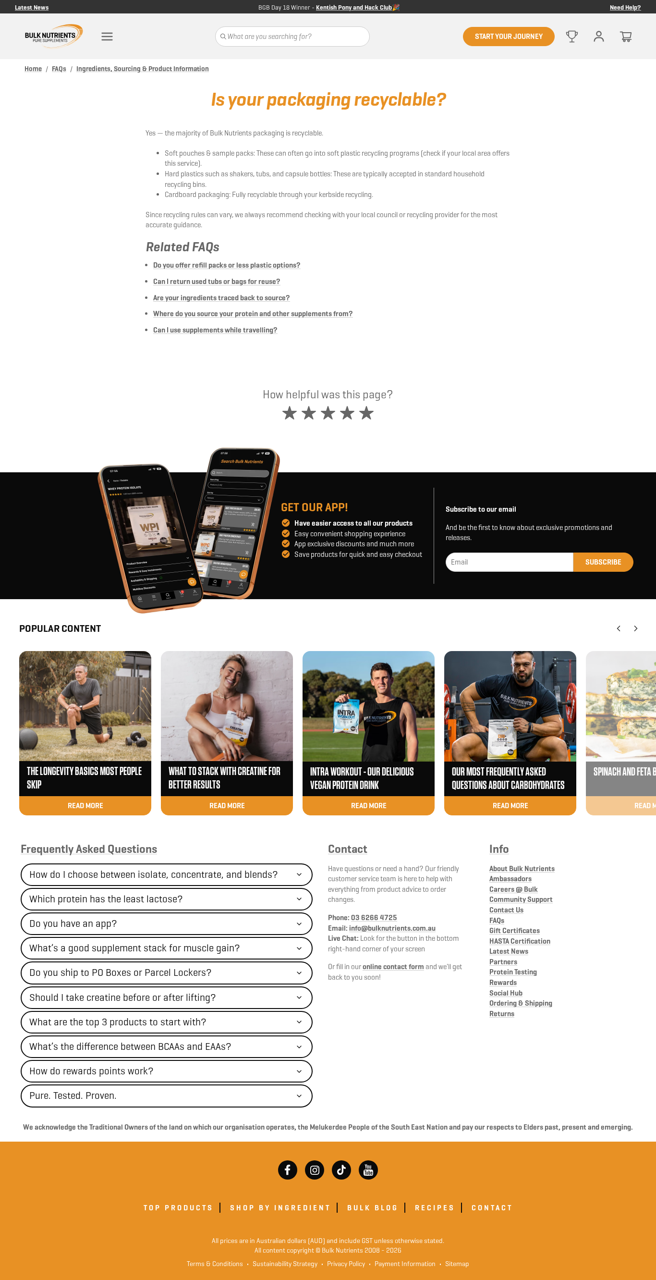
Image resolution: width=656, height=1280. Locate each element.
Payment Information (402, 1263)
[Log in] (598, 36)
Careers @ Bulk (513, 889)
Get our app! (314, 507)
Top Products (179, 1207)
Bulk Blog (373, 1207)
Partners (503, 961)
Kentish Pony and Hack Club (354, 7)
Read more (85, 805)
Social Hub (505, 992)
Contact (347, 849)
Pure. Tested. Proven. (73, 1095)
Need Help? (625, 7)
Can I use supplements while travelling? (215, 329)
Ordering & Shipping (520, 1003)
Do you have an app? (73, 923)
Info (499, 849)
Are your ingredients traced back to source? (221, 297)
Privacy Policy (343, 1263)
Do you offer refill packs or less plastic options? (227, 265)
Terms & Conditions (215, 1263)
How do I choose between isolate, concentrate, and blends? (153, 874)
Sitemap (454, 1263)
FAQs (496, 920)
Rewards (503, 982)
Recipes (435, 1207)
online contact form (393, 966)
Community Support (521, 899)
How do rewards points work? (91, 1071)
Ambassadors (510, 878)
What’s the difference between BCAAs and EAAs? (130, 1046)
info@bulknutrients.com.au (392, 928)
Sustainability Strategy (282, 1263)
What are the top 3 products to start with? (118, 1022)
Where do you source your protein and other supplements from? (253, 313)
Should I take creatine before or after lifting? (122, 997)
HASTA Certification (519, 941)
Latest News (32, 7)
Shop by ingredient (280, 1207)
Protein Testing (513, 971)
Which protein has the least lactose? (106, 899)
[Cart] (625, 36)
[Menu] (107, 36)
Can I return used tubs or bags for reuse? (216, 281)
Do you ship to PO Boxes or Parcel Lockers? (120, 972)
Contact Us (506, 909)
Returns (501, 1013)
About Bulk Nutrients (522, 868)
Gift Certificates (514, 930)
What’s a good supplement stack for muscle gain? (134, 948)
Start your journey (509, 36)
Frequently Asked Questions (89, 849)
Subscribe (603, 561)
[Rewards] (572, 36)
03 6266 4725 (374, 917)
